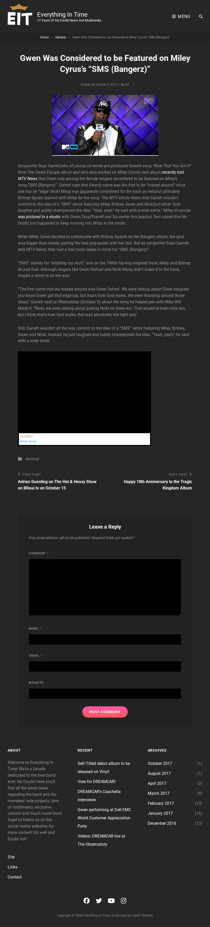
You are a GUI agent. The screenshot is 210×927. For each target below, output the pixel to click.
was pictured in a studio (39, 216)
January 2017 (160, 813)
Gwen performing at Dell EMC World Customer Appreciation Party (104, 818)
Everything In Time (62, 14)
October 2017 (160, 763)
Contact (15, 877)
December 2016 (162, 823)
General (60, 37)
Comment (38, 553)
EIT (127, 84)
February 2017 (161, 803)
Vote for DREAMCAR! (97, 781)
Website (36, 683)
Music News (28, 441)
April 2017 (157, 783)
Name (35, 628)
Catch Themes (142, 915)
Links (12, 867)
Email (35, 655)
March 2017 (159, 793)
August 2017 (159, 773)
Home (44, 37)
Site (11, 857)
